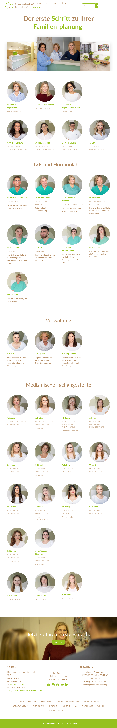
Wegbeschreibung (91, 701)
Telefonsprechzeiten (27, 701)
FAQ (76, 706)
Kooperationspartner (58, 711)
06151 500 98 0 (17, 685)
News (49, 8)
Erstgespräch (59, 3)
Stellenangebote (20, 706)
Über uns (37, 8)
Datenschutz (38, 706)
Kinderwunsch (40, 3)
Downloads (87, 706)
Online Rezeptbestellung (68, 701)
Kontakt (66, 706)
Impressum (53, 706)
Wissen (100, 706)
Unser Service (47, 701)
